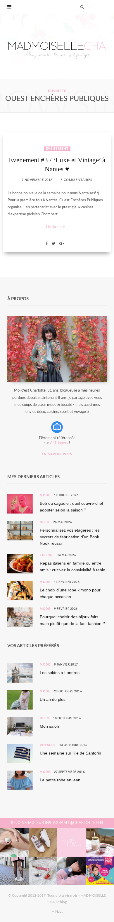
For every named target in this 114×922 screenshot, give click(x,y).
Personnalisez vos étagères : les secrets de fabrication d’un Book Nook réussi (70, 537)
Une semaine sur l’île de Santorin (70, 753)
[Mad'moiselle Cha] (57, 46)
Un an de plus (52, 699)
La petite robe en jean (60, 780)
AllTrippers (59, 443)
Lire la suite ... (57, 227)
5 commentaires (76, 179)
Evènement (57, 148)
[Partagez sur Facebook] (47, 243)
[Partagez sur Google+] (61, 243)
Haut (59, 911)
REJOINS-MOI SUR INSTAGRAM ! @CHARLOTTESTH (57, 823)
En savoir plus (57, 454)
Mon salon (49, 726)
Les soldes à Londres (60, 672)
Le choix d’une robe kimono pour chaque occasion (70, 593)
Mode (45, 495)
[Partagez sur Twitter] (53, 243)
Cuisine (46, 555)
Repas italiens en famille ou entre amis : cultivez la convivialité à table (72, 566)
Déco (44, 522)
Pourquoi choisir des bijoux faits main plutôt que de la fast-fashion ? (72, 620)
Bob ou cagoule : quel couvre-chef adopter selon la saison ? (71, 506)
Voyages (48, 745)
